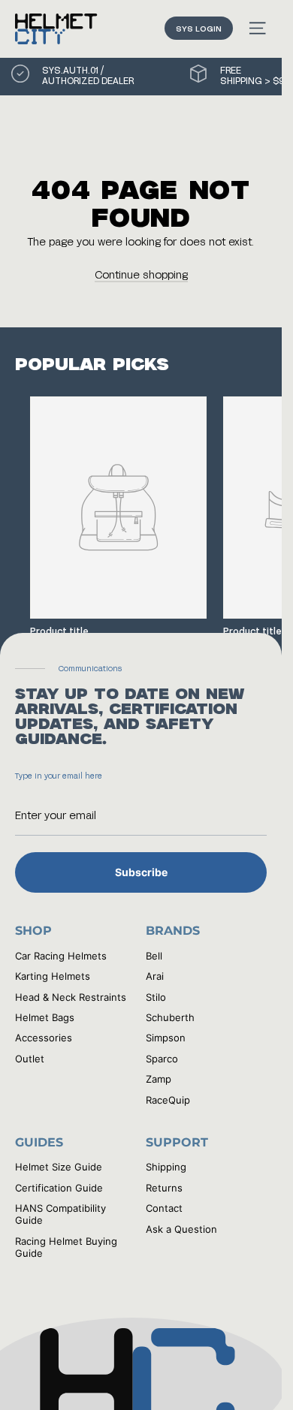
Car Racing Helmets (61, 956)
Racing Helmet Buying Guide (66, 1247)
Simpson (166, 1038)
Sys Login (199, 28)
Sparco (162, 1059)
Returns (164, 1188)
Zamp (158, 1079)
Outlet (29, 1059)
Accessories (43, 1038)
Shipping (166, 1167)
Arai (155, 976)
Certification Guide (59, 1188)
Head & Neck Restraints (70, 997)
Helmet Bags (44, 1017)
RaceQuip (168, 1100)
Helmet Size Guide (58, 1167)
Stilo (156, 997)
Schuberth (170, 1017)
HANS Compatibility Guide (60, 1214)
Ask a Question (181, 1229)
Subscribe (141, 872)
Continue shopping (141, 274)
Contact (164, 1208)
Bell (154, 956)
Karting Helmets (52, 976)
